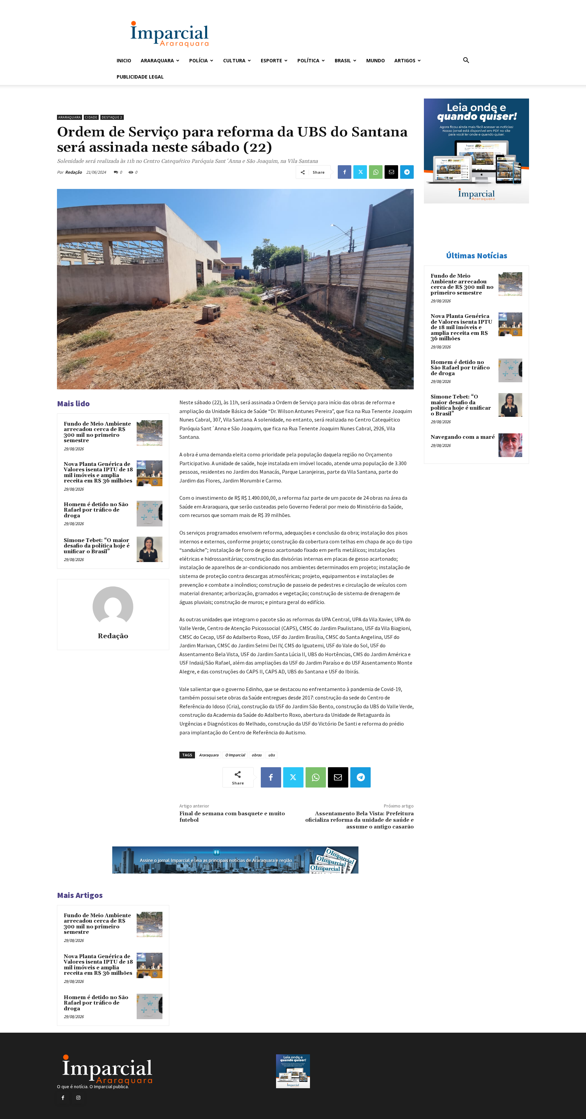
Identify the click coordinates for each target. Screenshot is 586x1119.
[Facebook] (344, 172)
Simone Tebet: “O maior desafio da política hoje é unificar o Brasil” (97, 546)
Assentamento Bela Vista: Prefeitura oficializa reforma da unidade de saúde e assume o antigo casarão (359, 820)
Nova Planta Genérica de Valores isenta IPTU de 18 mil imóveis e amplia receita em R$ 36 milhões (98, 473)
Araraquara (157, 60)
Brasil (343, 60)
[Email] (391, 172)
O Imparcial (235, 754)
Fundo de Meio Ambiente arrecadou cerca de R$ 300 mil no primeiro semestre (97, 432)
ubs (271, 754)
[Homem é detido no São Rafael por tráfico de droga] (149, 513)
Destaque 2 (112, 117)
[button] (466, 61)
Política (308, 60)
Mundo (375, 60)
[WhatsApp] (376, 172)
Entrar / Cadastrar (128, 4)
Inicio (124, 60)
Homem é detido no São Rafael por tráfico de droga (96, 510)
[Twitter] (360, 172)
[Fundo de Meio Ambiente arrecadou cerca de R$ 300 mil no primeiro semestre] (149, 433)
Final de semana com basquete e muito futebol (232, 816)
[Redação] (113, 606)
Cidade (91, 117)
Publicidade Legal (140, 76)
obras (256, 754)
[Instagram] (78, 1098)
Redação (73, 172)
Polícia (198, 60)
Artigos (404, 60)
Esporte (271, 60)
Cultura (234, 60)
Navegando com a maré (463, 437)
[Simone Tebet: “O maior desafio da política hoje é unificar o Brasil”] (149, 549)
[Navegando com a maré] (510, 445)
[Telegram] (407, 172)
